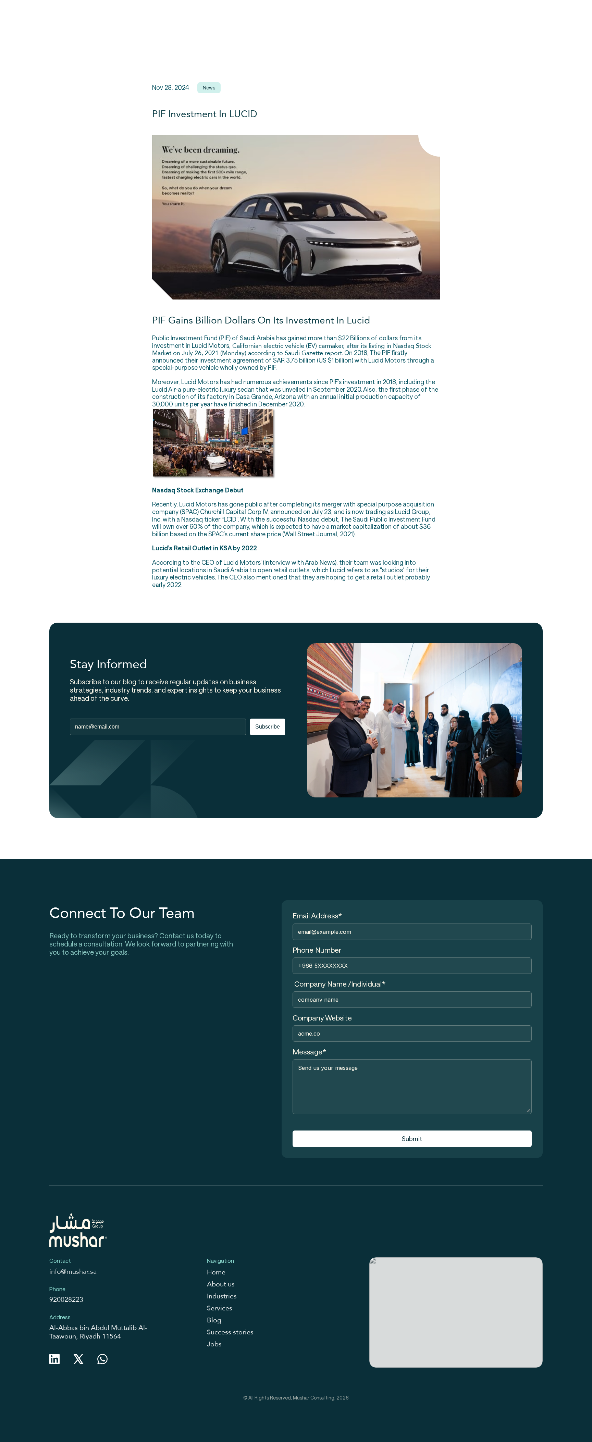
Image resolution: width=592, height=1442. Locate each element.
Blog (214, 1320)
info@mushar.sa (73, 1271)
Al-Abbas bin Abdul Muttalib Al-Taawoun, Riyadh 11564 (98, 1332)
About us (221, 1284)
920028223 (66, 1299)
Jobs (214, 1344)
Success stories (230, 1332)
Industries (222, 1296)
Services (219, 1308)
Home (216, 1272)
